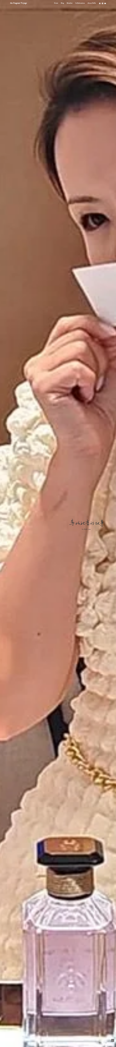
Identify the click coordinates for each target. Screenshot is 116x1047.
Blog (62, 3)
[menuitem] (56, 3)
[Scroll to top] (112, 1040)
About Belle (92, 3)
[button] (100, 3)
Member (70, 3)
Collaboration (80, 3)
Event (56, 3)
